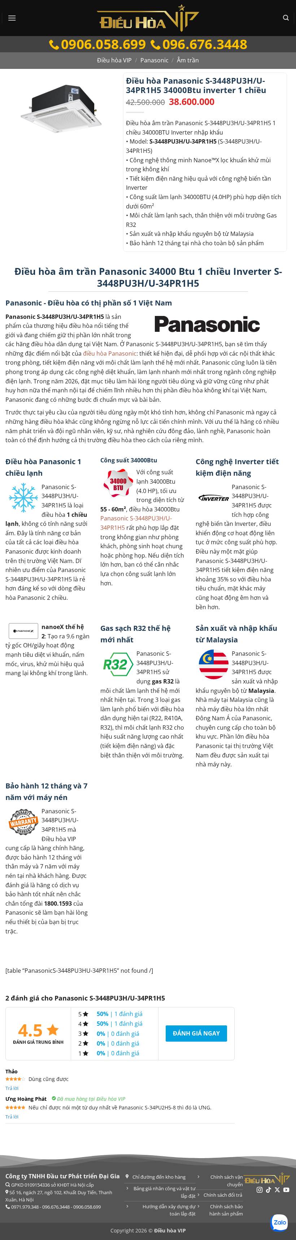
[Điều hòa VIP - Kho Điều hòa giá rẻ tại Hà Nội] (148, 18)
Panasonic (154, 60)
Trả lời (11, 1088)
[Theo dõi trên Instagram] (259, 1190)
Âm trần (188, 60)
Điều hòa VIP (114, 60)
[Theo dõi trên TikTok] (268, 1190)
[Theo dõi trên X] (277, 1190)
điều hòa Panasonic (109, 353)
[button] (12, 18)
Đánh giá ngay (196, 1033)
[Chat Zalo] (279, 1223)
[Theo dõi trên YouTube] (286, 1190)
